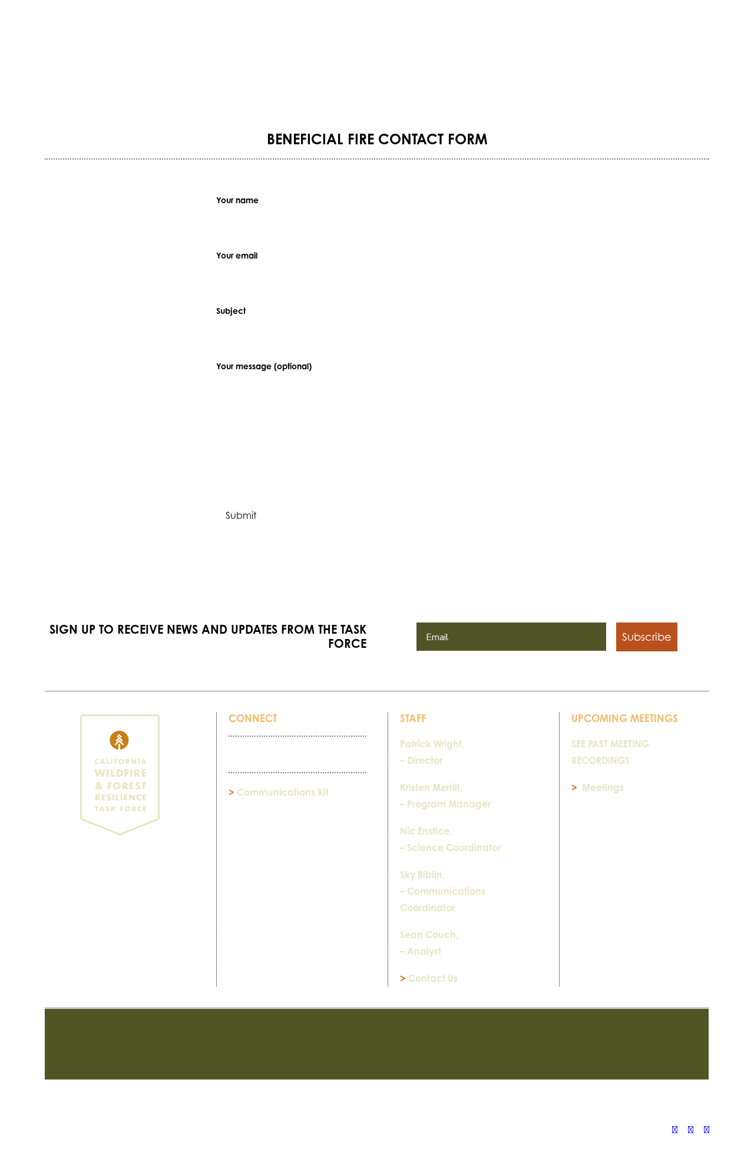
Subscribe (647, 637)
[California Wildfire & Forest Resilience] (381, 44)
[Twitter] (706, 1130)
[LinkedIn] (690, 1130)
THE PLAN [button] (209, 55)
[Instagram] (674, 1130)
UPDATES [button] (598, 55)
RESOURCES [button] (136, 55)
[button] (704, 55)
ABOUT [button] (538, 55)
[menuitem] (140, 55)
